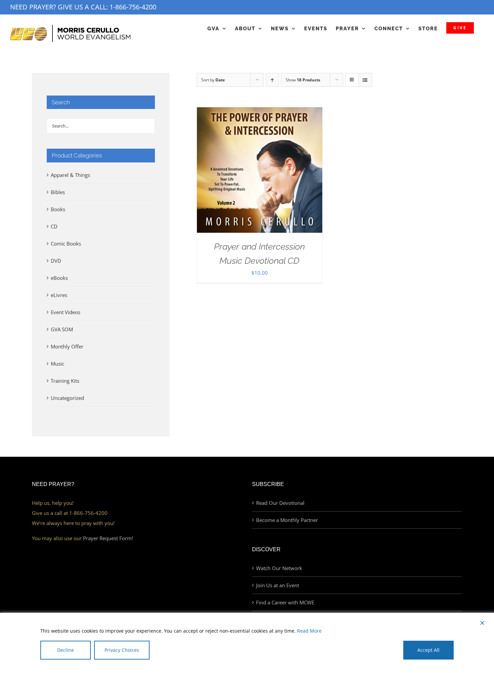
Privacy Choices (122, 650)
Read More (309, 631)
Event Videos (65, 312)
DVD (56, 260)
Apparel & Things (70, 175)
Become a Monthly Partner (287, 520)
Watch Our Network (279, 568)
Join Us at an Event (277, 585)
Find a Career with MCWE (285, 602)
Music (57, 363)
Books (58, 209)
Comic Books (66, 243)
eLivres (59, 295)
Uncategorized (67, 398)
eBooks (59, 277)
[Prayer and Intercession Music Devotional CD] (259, 112)
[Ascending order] (272, 80)
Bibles (58, 192)
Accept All (428, 650)
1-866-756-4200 (133, 6)
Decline (65, 650)
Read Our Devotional (280, 502)
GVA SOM (62, 329)
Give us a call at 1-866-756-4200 (70, 513)
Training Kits (65, 380)
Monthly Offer (67, 346)
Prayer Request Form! (108, 538)
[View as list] (365, 79)
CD (54, 226)
